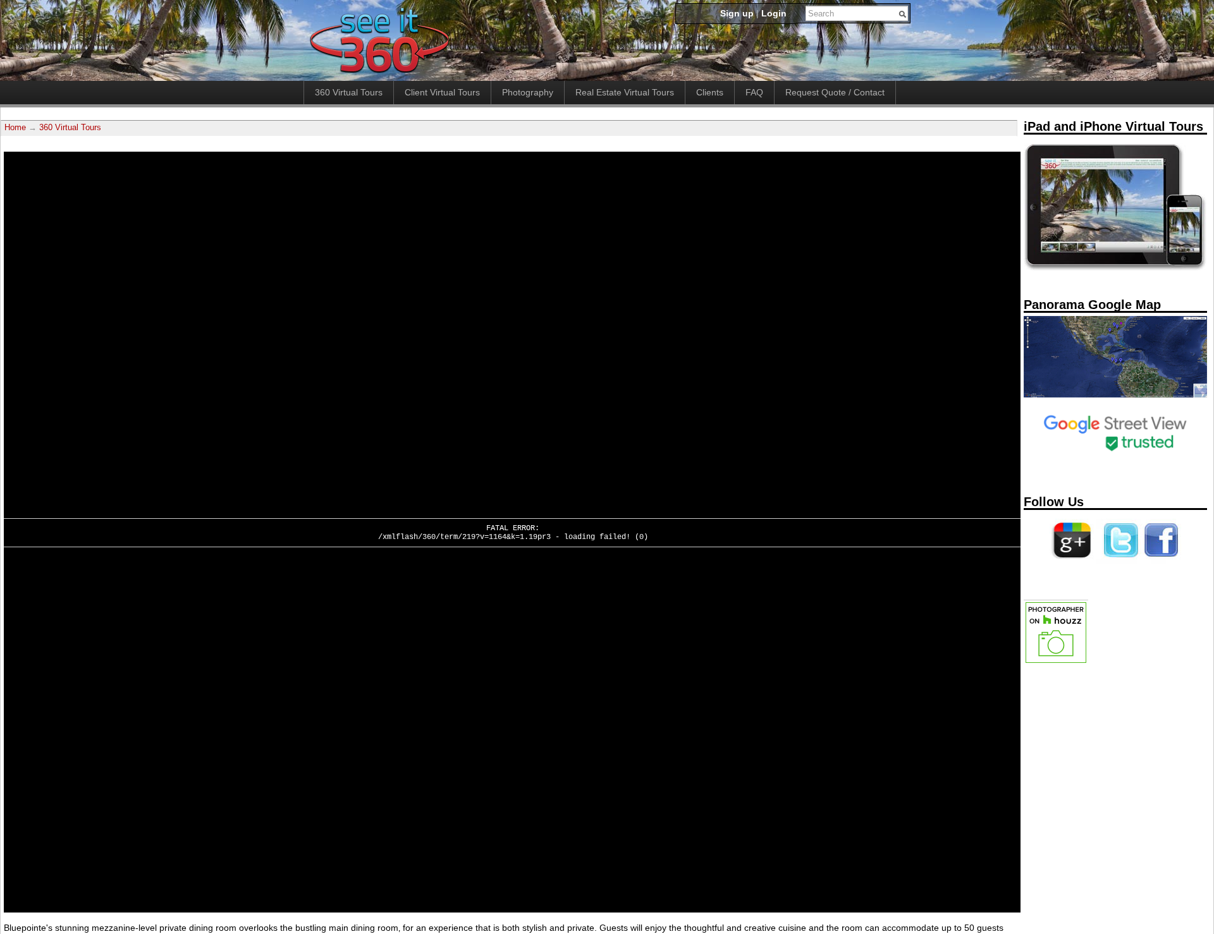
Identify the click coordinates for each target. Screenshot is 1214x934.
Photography (527, 92)
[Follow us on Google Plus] (1072, 562)
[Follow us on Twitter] (1118, 562)
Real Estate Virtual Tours (624, 92)
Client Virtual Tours (442, 92)
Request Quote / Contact (835, 92)
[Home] (379, 74)
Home (15, 127)
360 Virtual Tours (349, 92)
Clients (709, 92)
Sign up (737, 13)
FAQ (754, 92)
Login (774, 13)
